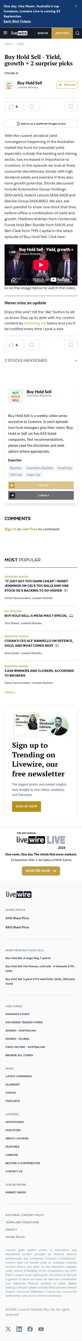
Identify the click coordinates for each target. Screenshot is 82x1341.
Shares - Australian (20, 1030)
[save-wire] (70, 108)
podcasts (12, 1101)
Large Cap (33, 474)
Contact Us (13, 1171)
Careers (11, 1155)
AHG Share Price (17, 918)
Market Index (15, 1192)
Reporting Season (16, 576)
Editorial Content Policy (24, 1215)
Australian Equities (39, 468)
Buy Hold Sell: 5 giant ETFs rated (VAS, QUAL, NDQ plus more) (40, 981)
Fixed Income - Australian (25, 1047)
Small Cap (65, 468)
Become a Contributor (22, 1163)
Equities (16, 468)
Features (12, 1146)
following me (35, 323)
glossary (12, 1084)
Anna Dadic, (12, 653)
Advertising (14, 1122)
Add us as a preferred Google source (43, 123)
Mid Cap (16, 474)
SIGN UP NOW (26, 806)
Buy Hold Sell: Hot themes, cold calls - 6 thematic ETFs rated (39, 968)
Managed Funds (17, 1014)
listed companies (18, 1076)
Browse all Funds (19, 1055)
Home (8, 44)
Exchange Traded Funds (24, 1022)
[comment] (32, 106)
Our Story (13, 1130)
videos (10, 1092)
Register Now (38, 871)
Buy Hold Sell (29, 83)
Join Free (62, 33)
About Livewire (17, 1138)
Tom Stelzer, (12, 623)
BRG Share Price (17, 927)
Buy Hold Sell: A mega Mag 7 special (28, 958)
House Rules (15, 1237)
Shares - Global (17, 1038)
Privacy (11, 1229)
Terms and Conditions (22, 1222)
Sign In (43, 33)
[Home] (19, 33)
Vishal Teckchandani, (18, 598)
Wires (20, 44)
